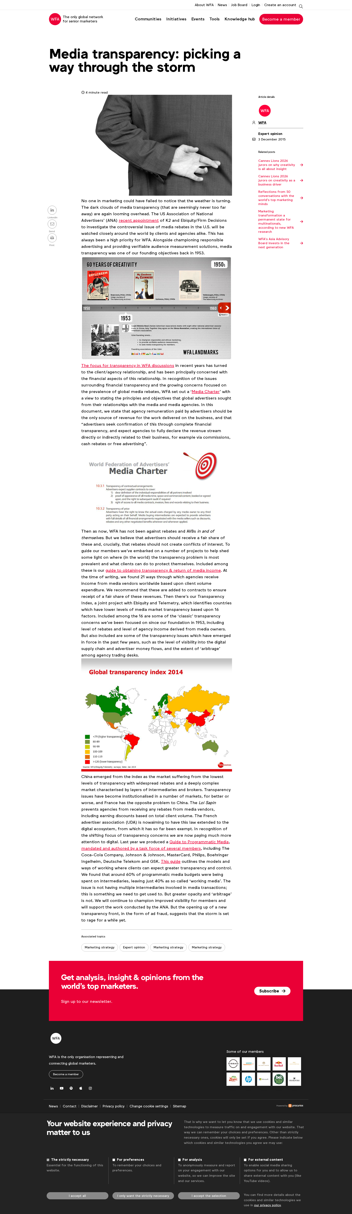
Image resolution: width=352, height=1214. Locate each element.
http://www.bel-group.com (279, 1079)
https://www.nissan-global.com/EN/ (233, 1064)
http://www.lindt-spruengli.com (294, 1064)
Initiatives (176, 19)
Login (256, 5)
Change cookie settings (149, 1106)
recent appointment (139, 220)
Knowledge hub (239, 19)
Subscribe (269, 991)
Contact (69, 1106)
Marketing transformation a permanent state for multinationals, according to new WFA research (276, 221)
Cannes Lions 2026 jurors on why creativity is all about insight (276, 165)
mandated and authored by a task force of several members (141, 848)
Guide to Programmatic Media (199, 842)
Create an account (280, 5)
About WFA (204, 5)
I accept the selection (209, 1195)
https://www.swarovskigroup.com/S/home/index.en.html (294, 1079)
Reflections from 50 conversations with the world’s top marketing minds (276, 198)
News (222, 5)
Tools (214, 19)
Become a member (281, 19)
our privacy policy (267, 1205)
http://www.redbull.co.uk (279, 1064)
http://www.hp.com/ (248, 1079)
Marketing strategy (99, 947)
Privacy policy (114, 1106)
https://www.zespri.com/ (233, 1079)
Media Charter (206, 391)
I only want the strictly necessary (143, 1195)
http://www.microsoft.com (263, 1079)
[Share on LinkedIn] (53, 210)
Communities (148, 19)
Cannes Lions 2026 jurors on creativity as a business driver (276, 180)
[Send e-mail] (53, 224)
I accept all (77, 1195)
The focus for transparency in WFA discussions (127, 365)
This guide (170, 861)
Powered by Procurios (244, 1106)
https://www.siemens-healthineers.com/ (248, 1064)
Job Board (239, 5)
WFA (262, 122)
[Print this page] (53, 238)
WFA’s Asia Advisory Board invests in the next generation (273, 243)
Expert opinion (134, 947)
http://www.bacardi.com (263, 1064)
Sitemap (179, 1106)
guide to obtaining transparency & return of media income (163, 570)
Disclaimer (89, 1106)
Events (198, 19)
